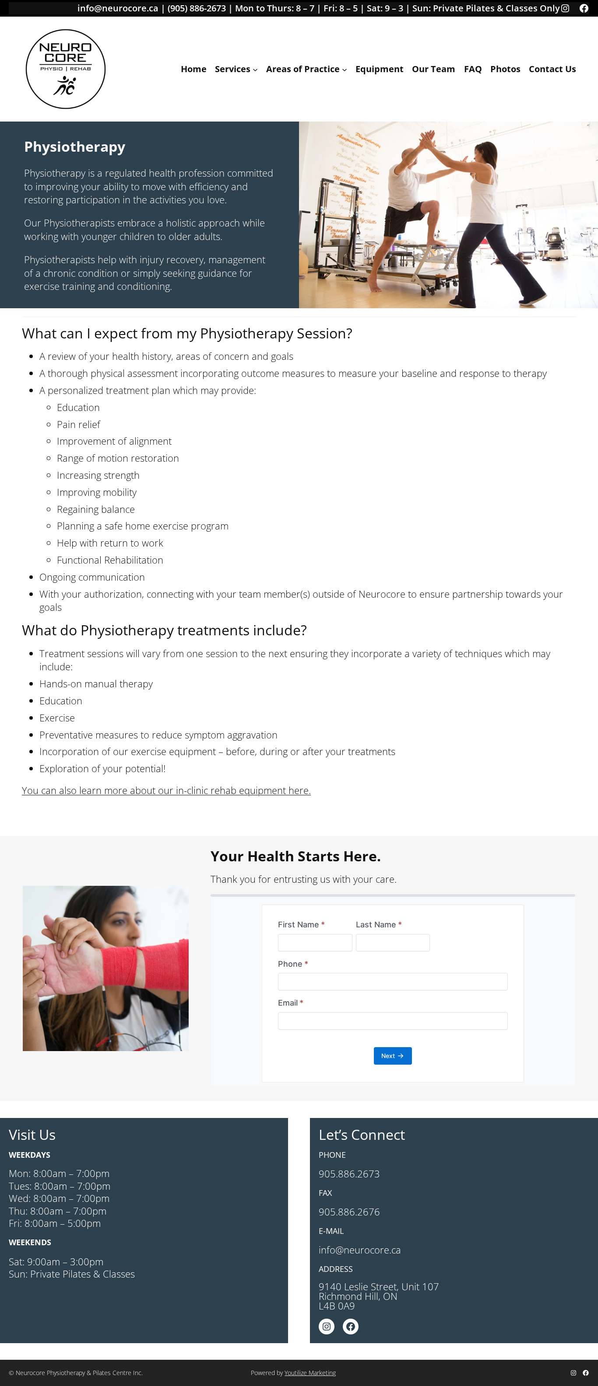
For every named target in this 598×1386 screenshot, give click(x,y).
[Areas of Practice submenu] (344, 69)
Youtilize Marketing (310, 1373)
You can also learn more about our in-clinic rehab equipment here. (166, 790)
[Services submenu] (255, 69)
